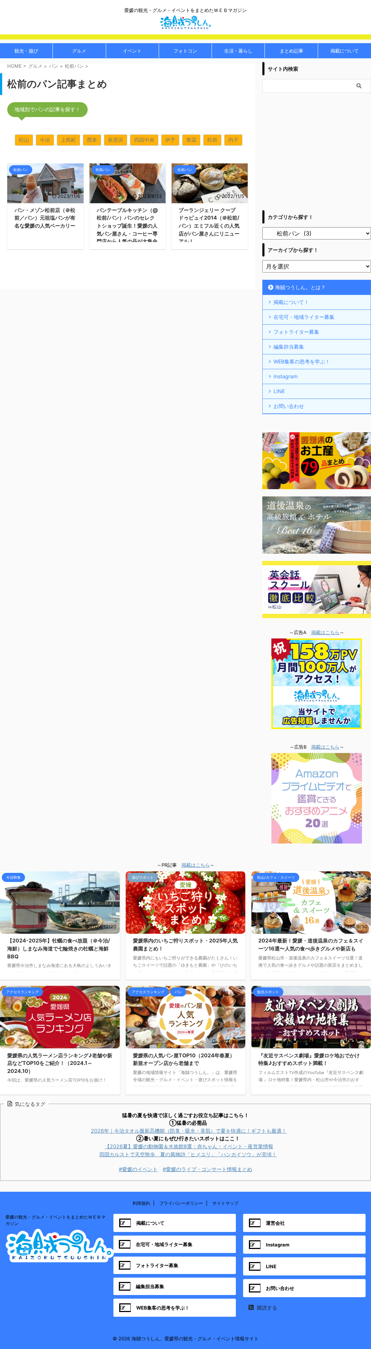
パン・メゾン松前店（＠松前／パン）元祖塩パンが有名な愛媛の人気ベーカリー (44, 218)
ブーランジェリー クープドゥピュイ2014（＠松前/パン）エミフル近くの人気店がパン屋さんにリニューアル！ (209, 225)
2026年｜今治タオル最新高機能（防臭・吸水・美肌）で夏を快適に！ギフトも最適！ (189, 1131)
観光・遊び (26, 51)
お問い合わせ (289, 406)
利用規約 (141, 1203)
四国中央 (144, 140)
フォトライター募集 (296, 332)
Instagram (285, 376)
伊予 (170, 140)
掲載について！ (291, 302)
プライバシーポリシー (181, 1203)
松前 (212, 140)
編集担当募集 (289, 347)
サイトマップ (225, 1203)
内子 (233, 140)
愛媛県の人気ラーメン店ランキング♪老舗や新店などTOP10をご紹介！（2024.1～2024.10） (59, 1063)
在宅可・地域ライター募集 (304, 317)
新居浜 (115, 140)
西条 (92, 140)
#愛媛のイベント (138, 1169)
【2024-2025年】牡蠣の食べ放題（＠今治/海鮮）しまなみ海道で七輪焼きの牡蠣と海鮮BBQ (58, 948)
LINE (279, 391)
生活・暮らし (238, 51)
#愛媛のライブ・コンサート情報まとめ (207, 1169)
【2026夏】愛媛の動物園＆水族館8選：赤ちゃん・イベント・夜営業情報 (189, 1146)
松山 (24, 140)
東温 (191, 140)
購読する (266, 1307)
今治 (45, 140)
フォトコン (185, 51)
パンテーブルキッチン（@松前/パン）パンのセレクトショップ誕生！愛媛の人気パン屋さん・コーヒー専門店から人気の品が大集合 (127, 225)
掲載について (344, 51)
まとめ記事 (291, 51)
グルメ (79, 51)
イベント (132, 51)
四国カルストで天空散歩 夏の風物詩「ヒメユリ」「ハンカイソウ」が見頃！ (188, 1154)
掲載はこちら (325, 632)
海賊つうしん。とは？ (300, 287)
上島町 (68, 140)
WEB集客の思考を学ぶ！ (302, 361)
